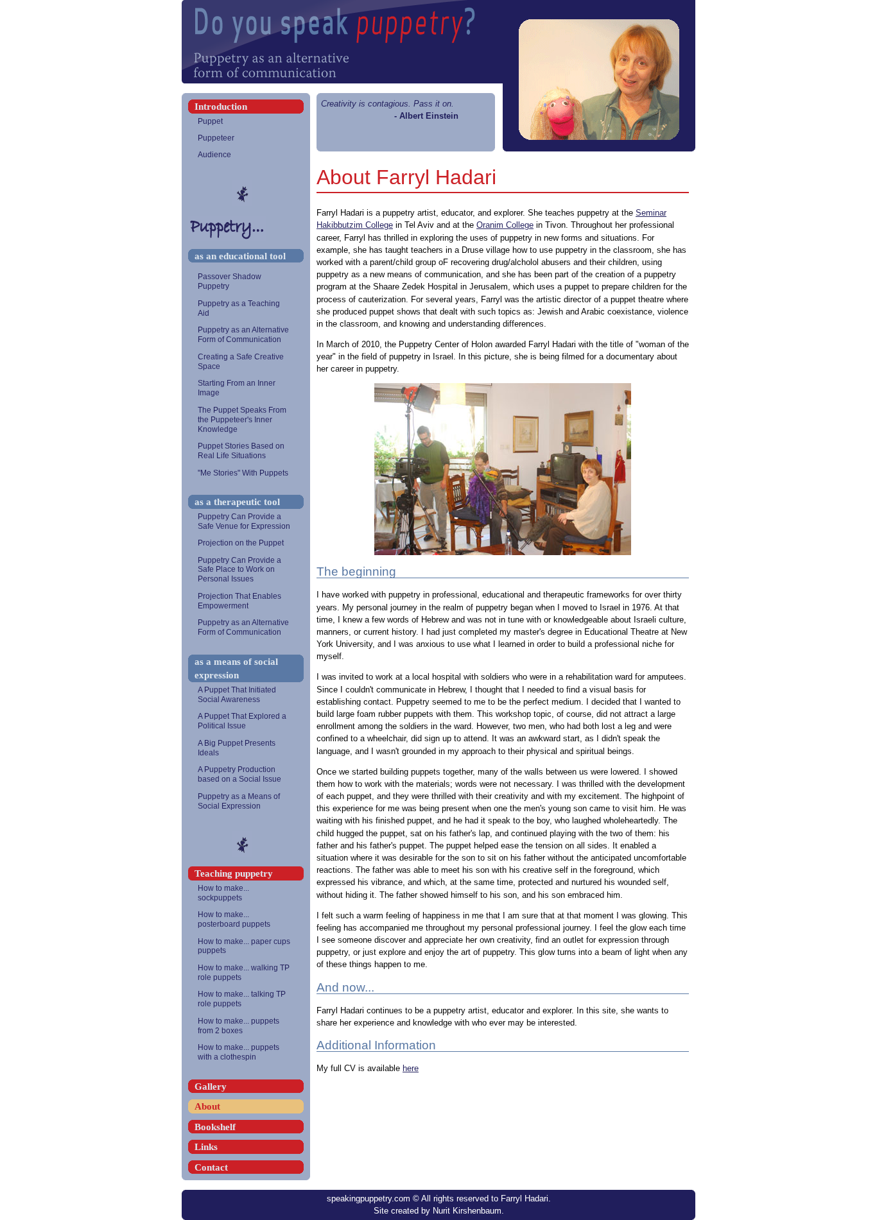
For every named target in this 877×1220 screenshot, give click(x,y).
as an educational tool (240, 255)
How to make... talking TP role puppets (242, 999)
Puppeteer (216, 138)
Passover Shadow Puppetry (229, 281)
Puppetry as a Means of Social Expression (239, 801)
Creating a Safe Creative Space (241, 361)
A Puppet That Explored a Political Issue (242, 721)
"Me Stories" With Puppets (243, 473)
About (207, 1106)
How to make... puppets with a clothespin (238, 1052)
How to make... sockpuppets (223, 893)
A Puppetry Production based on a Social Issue (239, 774)
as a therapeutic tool (237, 501)
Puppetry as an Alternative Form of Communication (243, 334)
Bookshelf (215, 1126)
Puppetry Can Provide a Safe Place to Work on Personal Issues (239, 569)
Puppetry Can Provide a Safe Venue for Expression (244, 521)
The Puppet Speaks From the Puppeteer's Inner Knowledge (242, 419)
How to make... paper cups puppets (244, 946)
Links (206, 1146)
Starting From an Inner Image (236, 388)
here (411, 1068)
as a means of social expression (236, 668)
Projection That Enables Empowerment (239, 601)
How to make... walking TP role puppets (244, 972)
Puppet (210, 121)
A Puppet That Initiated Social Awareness (237, 694)
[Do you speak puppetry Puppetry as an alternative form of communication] (438, 41)
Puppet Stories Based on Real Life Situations (241, 451)
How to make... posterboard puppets (234, 919)
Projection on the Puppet (241, 543)
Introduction (221, 106)
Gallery (211, 1086)
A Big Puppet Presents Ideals (236, 748)
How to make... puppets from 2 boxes (238, 1026)
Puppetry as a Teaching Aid (239, 308)
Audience (214, 155)
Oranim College (505, 225)
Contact (211, 1167)
